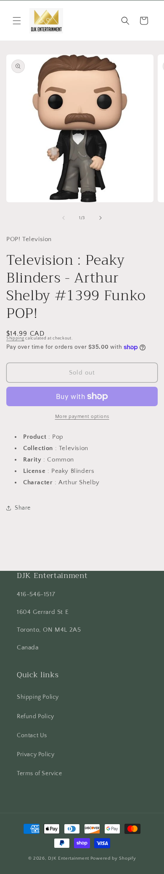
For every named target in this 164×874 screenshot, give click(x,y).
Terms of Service (39, 773)
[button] (17, 20)
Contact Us (32, 735)
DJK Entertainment (68, 858)
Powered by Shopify (113, 858)
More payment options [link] (82, 416)
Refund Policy (35, 716)
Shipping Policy (38, 697)
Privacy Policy (35, 754)
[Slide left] (63, 218)
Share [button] (23, 508)
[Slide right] (100, 218)
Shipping (15, 338)
